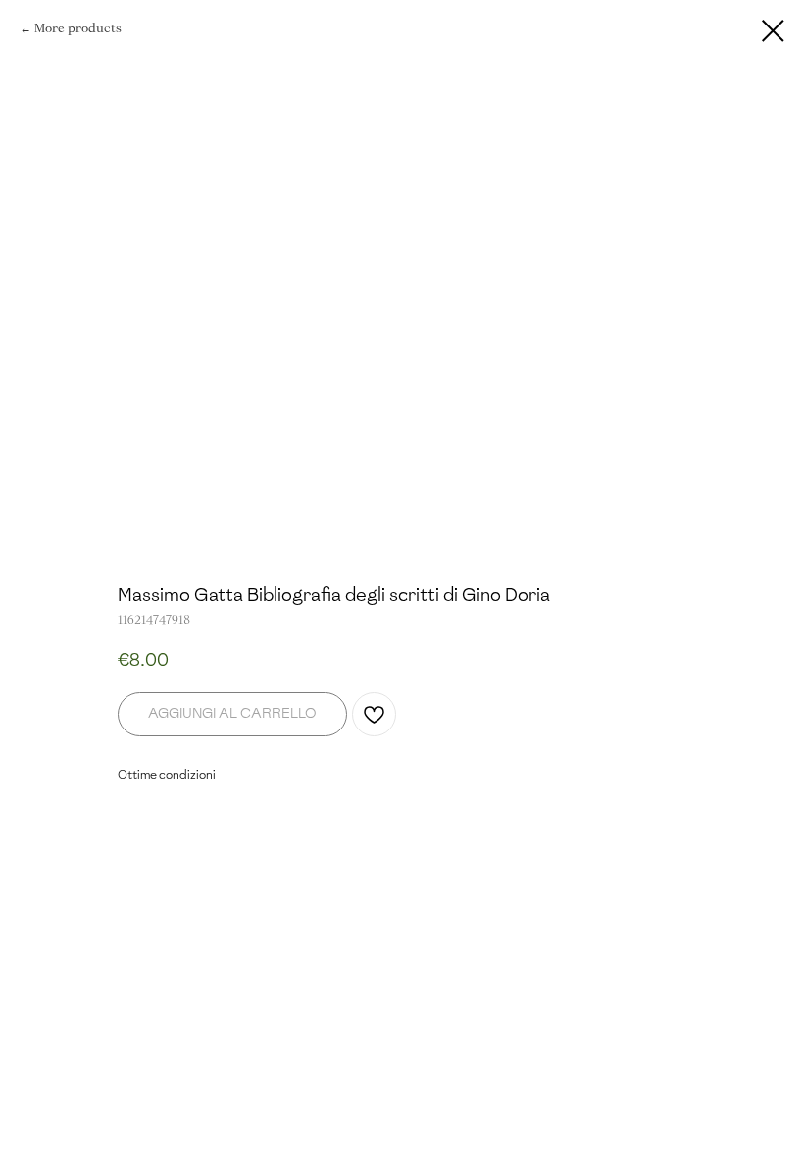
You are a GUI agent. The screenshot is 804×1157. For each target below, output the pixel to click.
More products (78, 28)
